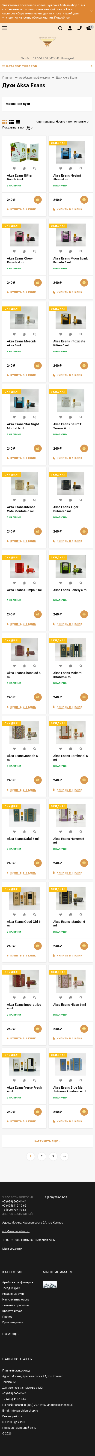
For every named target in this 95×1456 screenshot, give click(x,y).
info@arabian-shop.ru (16, 1231)
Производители (12, 1322)
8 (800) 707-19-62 (56, 1197)
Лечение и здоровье (15, 1305)
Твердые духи (11, 1288)
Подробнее (62, 17)
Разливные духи (13, 1293)
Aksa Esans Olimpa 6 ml (24, 590)
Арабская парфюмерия (34, 77)
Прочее (7, 1316)
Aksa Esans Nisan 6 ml (69, 1004)
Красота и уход (12, 1311)
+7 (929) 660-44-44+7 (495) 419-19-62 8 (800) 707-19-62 (17, 1206)
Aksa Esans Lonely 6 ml (70, 590)
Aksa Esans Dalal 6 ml (23, 839)
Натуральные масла (15, 1299)
